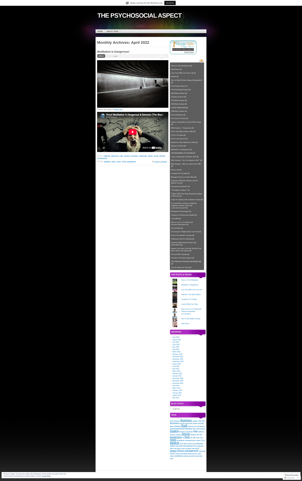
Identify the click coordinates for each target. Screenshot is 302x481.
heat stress (182, 431)
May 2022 (175, 347)
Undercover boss (192, 453)
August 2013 (176, 395)
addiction (107, 156)
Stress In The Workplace (189, 280)
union (199, 453)
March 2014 (176, 388)
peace (114, 161)
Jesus (185, 434)
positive (190, 443)
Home (100, 31)
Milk (194, 437)
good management (177, 428)
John (115, 56)
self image (188, 448)
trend (181, 453)
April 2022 (175, 349)
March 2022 (176, 352)
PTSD (195, 446)
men (191, 437)
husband (172, 434)
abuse (171, 421)
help (195, 431)
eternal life (201, 423)
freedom (177, 426)
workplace (178, 456)
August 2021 (176, 364)
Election (195, 423)
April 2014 (175, 385)
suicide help (202, 451)
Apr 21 (101, 56)
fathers (172, 426)
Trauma (177, 453)
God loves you (192, 426)
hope (200, 431)
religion (150, 156)
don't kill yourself (184, 423)
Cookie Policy (46, 476)
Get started (170, 3)
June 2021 (176, 366)
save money (177, 448)
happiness (188, 428)
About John (112, 31)
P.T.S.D (203, 440)
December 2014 (177, 383)
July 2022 (175, 342)
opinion (198, 440)
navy (201, 437)
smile (193, 448)
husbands (178, 434)
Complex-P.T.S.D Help (189, 299)
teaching (162, 156)
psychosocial (188, 446)
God (184, 425)
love (187, 437)
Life (183, 437)
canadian (194, 421)
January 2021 (177, 376)
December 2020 (177, 378)
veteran (172, 456)
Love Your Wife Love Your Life (191, 290)
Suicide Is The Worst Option (191, 294)
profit (176, 446)
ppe (193, 443)
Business (186, 420)
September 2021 (178, 361)
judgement (193, 434)
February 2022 (177, 354)
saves (183, 448)
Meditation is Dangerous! (113, 51)
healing (174, 431)
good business (200, 426)
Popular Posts (201, 60)
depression (115, 156)
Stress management (129, 161)
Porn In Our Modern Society (190, 319)
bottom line (177, 421)
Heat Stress (185, 323)
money (198, 437)
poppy (181, 443)
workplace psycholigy (189, 456)
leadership (176, 437)
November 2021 (177, 359)
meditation (107, 161)
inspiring (127, 156)
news (173, 439)
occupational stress (190, 440)
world (197, 456)
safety (171, 448)
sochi (197, 448)
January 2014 (177, 393)
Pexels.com (118, 109)
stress (119, 161)
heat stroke (189, 431)
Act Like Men (185, 314)
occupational (180, 440)
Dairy (203, 421)
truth (185, 453)
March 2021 (176, 371)
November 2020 (177, 381)
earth (191, 423)
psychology (134, 156)
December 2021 (177, 356)
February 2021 (177, 373)
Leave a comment (161, 161)
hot (203, 431)
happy (194, 428)
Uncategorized (102, 158)
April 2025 (175, 337)
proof (181, 446)
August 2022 (176, 340)
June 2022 (176, 344)
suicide (156, 156)
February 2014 (177, 390)
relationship (143, 156)
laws (201, 434)
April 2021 (175, 369)
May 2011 (175, 398)
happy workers (201, 428)
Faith (121, 156)
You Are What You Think (189, 304)
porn (185, 443)
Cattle (199, 421)
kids (198, 434)
